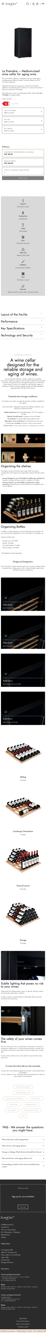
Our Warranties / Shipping (10, 1232)
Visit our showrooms (8, 1229)
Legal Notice (23, 1318)
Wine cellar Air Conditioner (11, 1255)
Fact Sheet (15, 104)
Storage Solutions (7, 1262)
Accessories (5, 1260)
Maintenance (5, 1235)
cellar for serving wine (9, 1252)
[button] (23, 314)
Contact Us (5, 1227)
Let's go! (23, 1207)
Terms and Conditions (23, 1324)
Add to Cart (23, 178)
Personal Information (23, 1321)
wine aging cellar (7, 1250)
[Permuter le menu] (2, 3)
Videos (3, 1237)
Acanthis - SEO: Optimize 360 (36, 1331)
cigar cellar (5, 1257)
